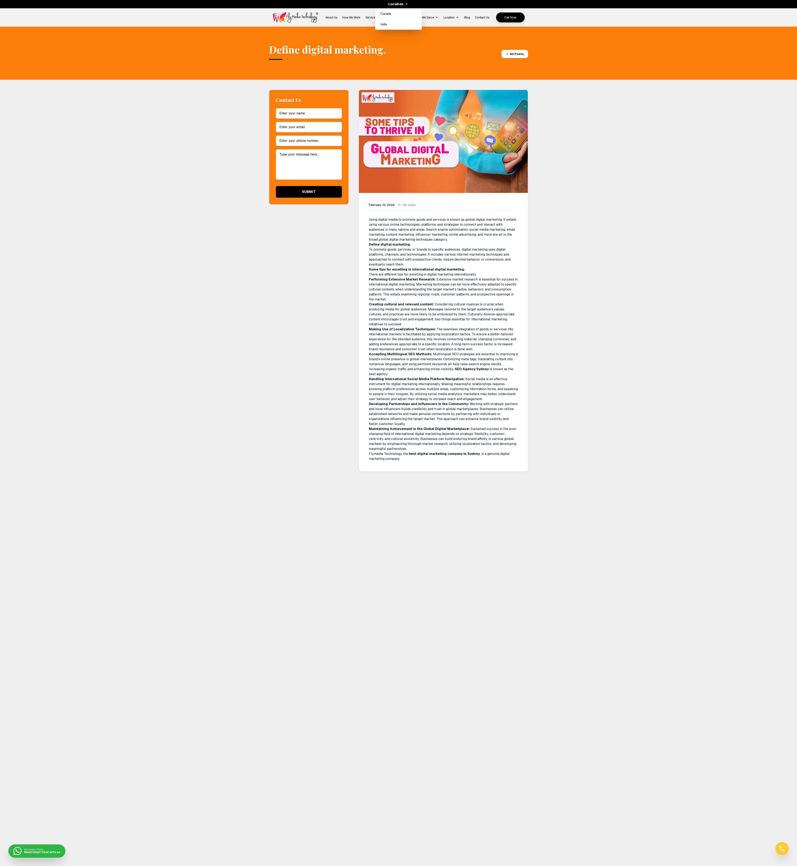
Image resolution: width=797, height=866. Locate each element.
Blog (467, 17)
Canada (385, 13)
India (383, 24)
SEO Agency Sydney (472, 369)
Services (371, 17)
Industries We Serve (421, 17)
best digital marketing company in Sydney (444, 454)
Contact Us (482, 17)
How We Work (351, 17)
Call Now (510, 17)
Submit (309, 192)
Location (449, 17)
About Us (331, 17)
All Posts (517, 54)
